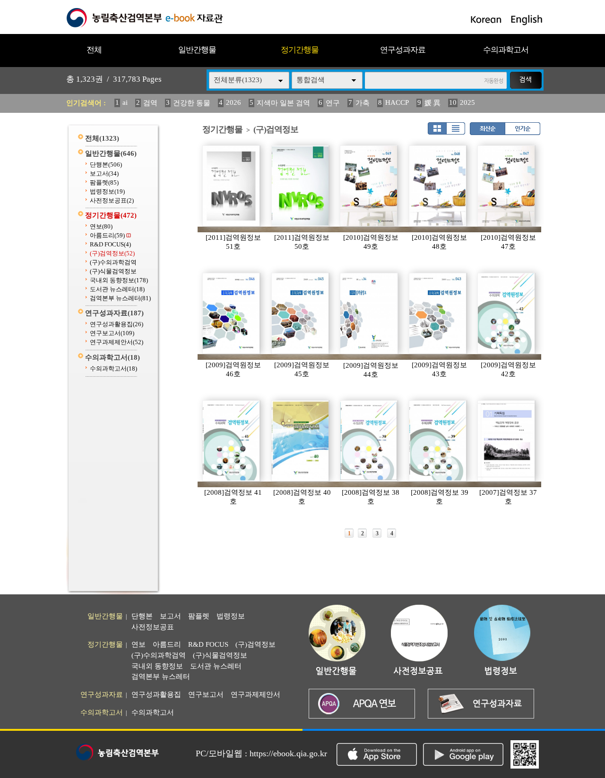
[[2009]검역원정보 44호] (369, 313)
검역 (150, 103)
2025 (467, 102)
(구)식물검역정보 (113, 271)
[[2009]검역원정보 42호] (506, 313)
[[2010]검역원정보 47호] (506, 186)
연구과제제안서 (116, 342)
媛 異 (432, 103)
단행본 (106, 164)
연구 (333, 103)
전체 (94, 49)
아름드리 (107, 235)
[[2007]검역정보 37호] (506, 441)
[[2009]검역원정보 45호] (300, 313)
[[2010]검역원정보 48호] (438, 186)
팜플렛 (104, 182)
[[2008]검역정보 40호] (300, 441)
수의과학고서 (505, 49)
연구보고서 (112, 333)
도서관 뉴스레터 (117, 289)
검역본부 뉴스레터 (120, 298)
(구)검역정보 (112, 253)
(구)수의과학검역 (113, 262)
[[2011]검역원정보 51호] (231, 186)
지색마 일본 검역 (283, 103)
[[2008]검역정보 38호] (369, 441)
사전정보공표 (112, 200)
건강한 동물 (191, 103)
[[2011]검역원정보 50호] (300, 186)
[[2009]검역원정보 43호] (438, 313)
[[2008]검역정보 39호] (438, 441)
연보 (101, 226)
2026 (233, 102)
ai (125, 102)
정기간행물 (300, 49)
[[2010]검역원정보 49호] (369, 186)
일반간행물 (197, 49)
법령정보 (107, 191)
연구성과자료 (402, 49)
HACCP (397, 102)
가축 (362, 103)
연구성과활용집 (116, 324)
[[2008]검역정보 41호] (231, 441)
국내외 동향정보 (119, 280)
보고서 (104, 173)
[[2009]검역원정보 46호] (231, 313)
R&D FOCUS (110, 244)
